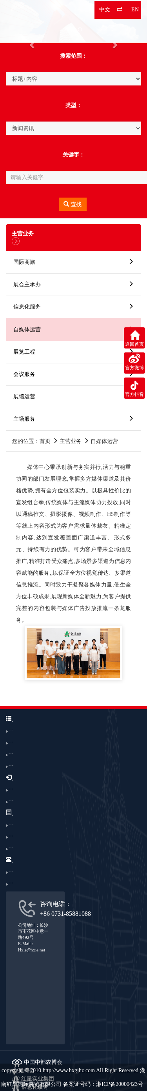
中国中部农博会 (42, 1062)
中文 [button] (104, 10)
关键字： (74, 155)
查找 (75, 204)
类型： (73, 105)
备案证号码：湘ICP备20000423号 (103, 1084)
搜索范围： (73, 56)
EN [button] (135, 10)
